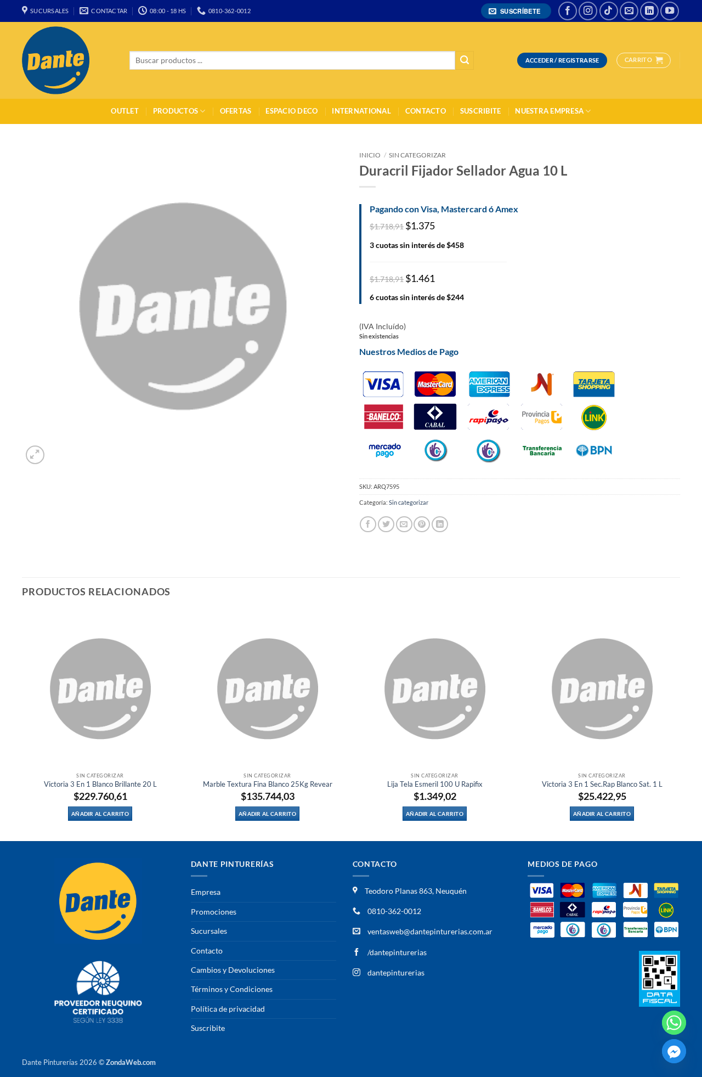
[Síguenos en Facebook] (567, 11)
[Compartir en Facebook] (368, 524)
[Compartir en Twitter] (386, 524)
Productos (175, 111)
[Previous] (22, 725)
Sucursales (209, 930)
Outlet (125, 111)
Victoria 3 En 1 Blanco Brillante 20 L (100, 784)
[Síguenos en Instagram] (588, 11)
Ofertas (236, 111)
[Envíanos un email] (629, 11)
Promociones (213, 911)
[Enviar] (464, 60)
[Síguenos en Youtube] (669, 11)
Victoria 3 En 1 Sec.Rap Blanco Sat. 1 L (602, 784)
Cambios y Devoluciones (233, 969)
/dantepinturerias (396, 952)
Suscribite (480, 111)
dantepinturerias (395, 972)
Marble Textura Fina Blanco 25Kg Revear (267, 784)
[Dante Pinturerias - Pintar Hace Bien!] (67, 60)
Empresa (205, 891)
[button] (516, 11)
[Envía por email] (404, 524)
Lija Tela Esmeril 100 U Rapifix (435, 784)
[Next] (679, 725)
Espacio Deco (291, 111)
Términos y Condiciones (232, 989)
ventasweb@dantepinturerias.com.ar (429, 931)
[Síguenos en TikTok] (608, 11)
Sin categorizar (417, 155)
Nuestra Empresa (549, 111)
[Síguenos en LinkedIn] (649, 11)
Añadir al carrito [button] (100, 813)
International (361, 111)
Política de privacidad (228, 1008)
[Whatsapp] (674, 1023)
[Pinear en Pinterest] (422, 524)
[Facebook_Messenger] (674, 1051)
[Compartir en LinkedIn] (440, 524)
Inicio (370, 155)
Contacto (425, 111)
